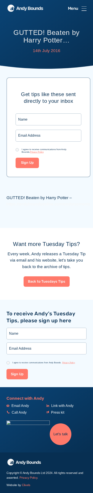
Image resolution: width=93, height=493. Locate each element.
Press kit (57, 412)
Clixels (26, 485)
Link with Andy (62, 406)
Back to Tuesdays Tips (46, 281)
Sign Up (27, 162)
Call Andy (19, 412)
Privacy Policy (37, 152)
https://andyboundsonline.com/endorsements (48, 204)
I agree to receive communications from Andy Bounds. (44, 150)
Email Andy (20, 406)
